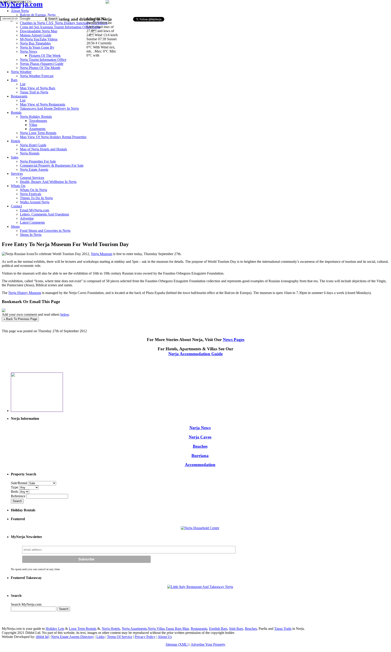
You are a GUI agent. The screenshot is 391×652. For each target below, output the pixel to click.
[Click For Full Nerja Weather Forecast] (107, 2)
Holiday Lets (55, 629)
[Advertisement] (174, 8)
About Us (165, 637)
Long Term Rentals (82, 629)
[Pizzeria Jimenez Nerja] (200, 587)
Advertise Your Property (208, 644)
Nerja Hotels (111, 629)
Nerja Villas (156, 629)
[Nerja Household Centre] (200, 528)
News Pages (233, 339)
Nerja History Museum (24, 293)
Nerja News (200, 427)
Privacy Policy (145, 637)
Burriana (200, 455)
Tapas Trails (282, 629)
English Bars (218, 629)
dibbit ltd (42, 637)
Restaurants (199, 629)
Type (15, 487)
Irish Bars (236, 629)
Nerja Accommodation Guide (195, 353)
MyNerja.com (21, 4)
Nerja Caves (200, 437)
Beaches (200, 446)
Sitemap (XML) (177, 644)
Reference (18, 496)
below (64, 314)
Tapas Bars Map (177, 629)
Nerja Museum (101, 254)
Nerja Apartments (134, 629)
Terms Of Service (119, 637)
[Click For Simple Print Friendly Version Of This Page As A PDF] (3, 311)
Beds (15, 491)
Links (100, 637)
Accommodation (200, 464)
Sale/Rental (19, 483)
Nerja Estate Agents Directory (72, 637)
